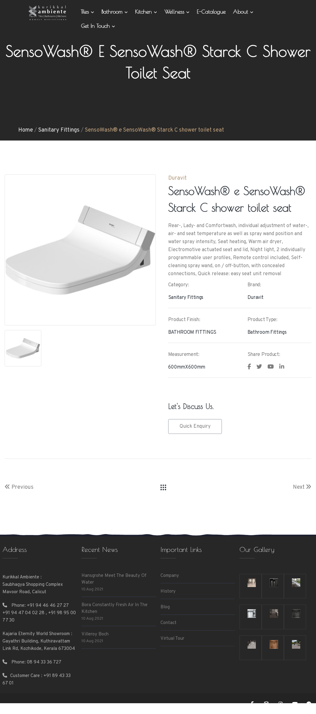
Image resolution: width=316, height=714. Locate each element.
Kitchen (144, 11)
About (241, 11)
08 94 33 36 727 (44, 662)
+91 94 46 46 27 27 (48, 606)
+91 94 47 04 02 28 (23, 613)
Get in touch (96, 25)
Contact (168, 623)
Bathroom (113, 11)
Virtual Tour (172, 639)
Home (25, 130)
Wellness (175, 11)
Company (169, 576)
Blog (165, 607)
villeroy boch (95, 634)
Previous (22, 487)
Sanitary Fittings (59, 130)
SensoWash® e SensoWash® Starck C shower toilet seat (154, 130)
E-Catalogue (211, 11)
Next (299, 487)
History (168, 591)
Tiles (86, 11)
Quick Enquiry (195, 426)
